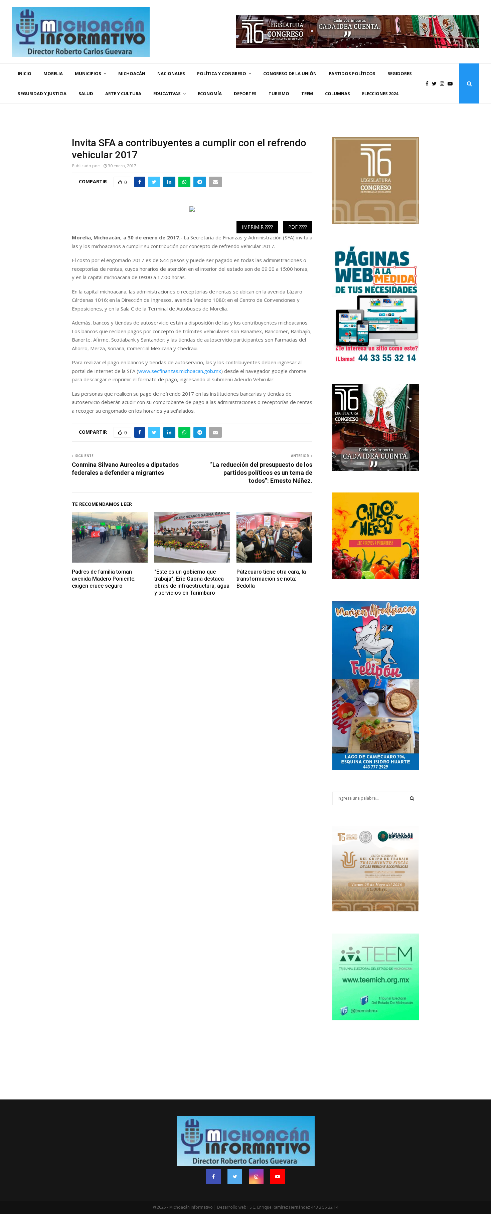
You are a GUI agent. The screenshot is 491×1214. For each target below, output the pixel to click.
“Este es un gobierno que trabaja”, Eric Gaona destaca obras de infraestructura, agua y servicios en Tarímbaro (191, 582)
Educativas (167, 93)
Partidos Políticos (352, 73)
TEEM (307, 93)
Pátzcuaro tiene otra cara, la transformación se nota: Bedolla (271, 579)
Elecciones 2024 (380, 93)
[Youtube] (452, 83)
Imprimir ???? (257, 227)
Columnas (337, 93)
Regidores (399, 73)
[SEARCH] (412, 798)
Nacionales (171, 73)
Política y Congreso (221, 73)
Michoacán (131, 73)
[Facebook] (429, 83)
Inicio (24, 73)
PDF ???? (297, 227)
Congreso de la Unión (290, 73)
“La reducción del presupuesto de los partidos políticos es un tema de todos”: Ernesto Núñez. (261, 472)
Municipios (88, 73)
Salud (85, 93)
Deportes (245, 93)
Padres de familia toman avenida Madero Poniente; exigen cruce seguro (104, 579)
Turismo (279, 93)
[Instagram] (444, 83)
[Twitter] (436, 83)
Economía (210, 93)
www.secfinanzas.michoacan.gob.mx (179, 371)
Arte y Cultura (123, 93)
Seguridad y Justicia (42, 93)
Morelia (53, 73)
